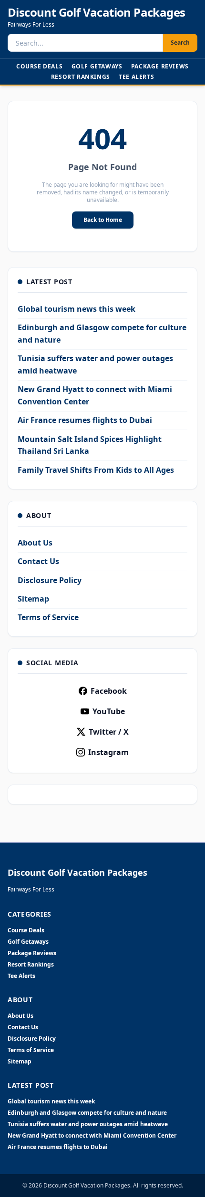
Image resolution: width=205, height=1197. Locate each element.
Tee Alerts (136, 77)
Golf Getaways (97, 66)
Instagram (108, 752)
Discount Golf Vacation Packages (96, 12)
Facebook (109, 691)
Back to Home (102, 220)
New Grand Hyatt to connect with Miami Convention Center (92, 1136)
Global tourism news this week (76, 309)
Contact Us (38, 561)
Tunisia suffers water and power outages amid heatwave (88, 1124)
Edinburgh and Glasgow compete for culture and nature (87, 1113)
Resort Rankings (80, 77)
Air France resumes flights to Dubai (85, 420)
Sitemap (33, 599)
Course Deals (39, 66)
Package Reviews (160, 66)
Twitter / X (109, 732)
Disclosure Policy (50, 580)
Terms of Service (48, 617)
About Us (35, 542)
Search (180, 42)
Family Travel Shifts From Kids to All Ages (96, 470)
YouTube (108, 711)
